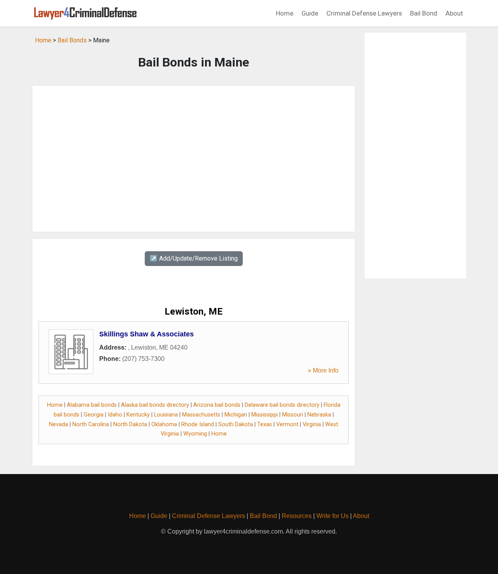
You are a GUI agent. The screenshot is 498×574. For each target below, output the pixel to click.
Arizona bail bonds (216, 405)
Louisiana (166, 414)
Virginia (312, 424)
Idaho (115, 414)
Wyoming (195, 433)
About (454, 13)
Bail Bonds (72, 40)
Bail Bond (423, 13)
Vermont (287, 424)
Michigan (235, 414)
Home (284, 13)
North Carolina (90, 424)
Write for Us (332, 516)
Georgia (93, 414)
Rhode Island (197, 424)
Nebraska (319, 414)
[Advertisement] (194, 158)
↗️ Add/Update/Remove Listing (194, 258)
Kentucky (138, 414)
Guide (310, 13)
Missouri (292, 414)
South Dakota (235, 424)
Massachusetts (201, 414)
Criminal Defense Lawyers (364, 13)
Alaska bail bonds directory (155, 405)
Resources (297, 516)
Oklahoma (164, 424)
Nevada (58, 424)
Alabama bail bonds (92, 405)
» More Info (323, 370)
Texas (264, 424)
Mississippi (264, 414)
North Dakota (130, 424)
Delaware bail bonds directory (282, 405)
